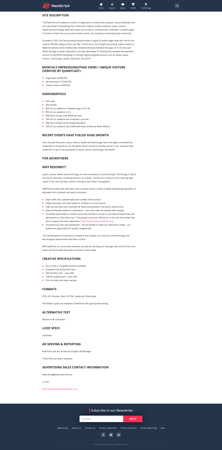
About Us (76, 428)
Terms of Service (128, 428)
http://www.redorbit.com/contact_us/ (59, 389)
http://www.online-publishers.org (97, 221)
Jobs (163, 428)
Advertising (62, 428)
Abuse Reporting (148, 428)
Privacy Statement (108, 428)
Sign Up (132, 419)
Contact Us (90, 428)
